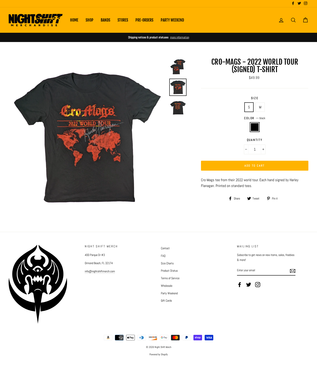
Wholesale (166, 286)
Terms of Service (170, 278)
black (254, 127)
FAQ (163, 256)
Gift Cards (166, 300)
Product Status (169, 271)
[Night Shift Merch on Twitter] (248, 284)
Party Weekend (172, 20)
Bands (105, 20)
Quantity (255, 140)
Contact (165, 248)
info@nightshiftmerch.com (100, 271)
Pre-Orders (144, 20)
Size (255, 98)
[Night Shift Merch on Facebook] (239, 284)
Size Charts (167, 263)
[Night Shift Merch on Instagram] (257, 284)
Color (254, 118)
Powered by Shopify (158, 354)
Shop (89, 20)
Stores (123, 20)
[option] (158, 37)
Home (74, 20)
